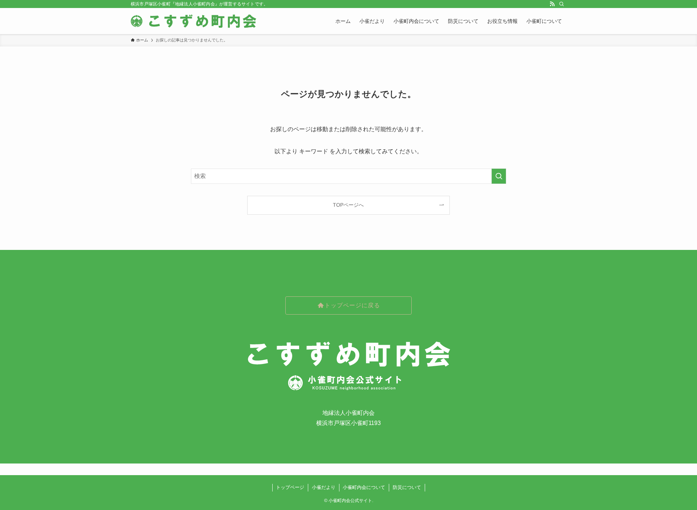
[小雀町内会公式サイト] (194, 21)
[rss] (552, 4)
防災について (407, 487)
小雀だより (323, 487)
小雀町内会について (364, 487)
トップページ (290, 487)
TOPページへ (348, 205)
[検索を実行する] (499, 176)
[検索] (561, 4)
